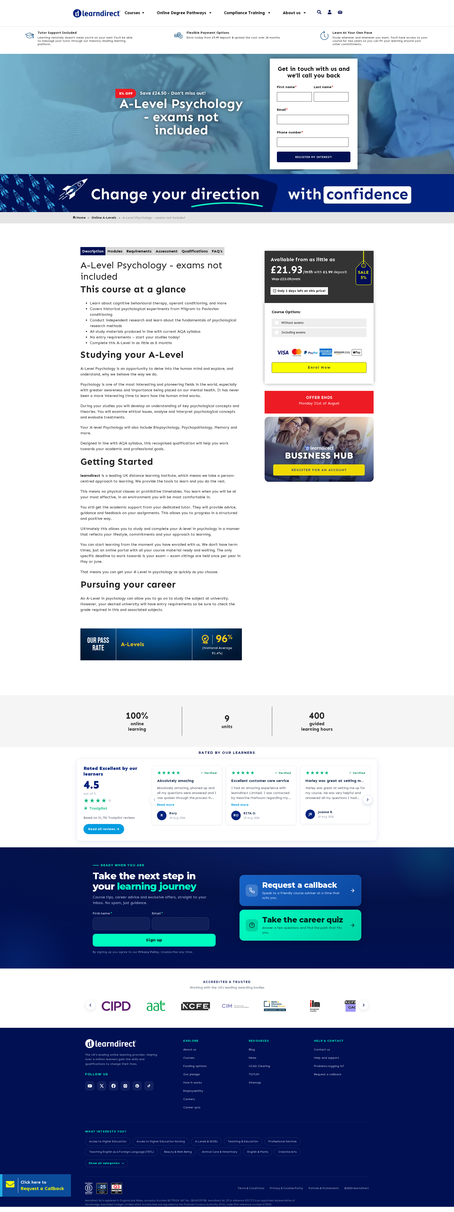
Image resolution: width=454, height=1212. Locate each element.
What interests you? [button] (105, 1131)
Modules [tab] (115, 251)
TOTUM (254, 1074)
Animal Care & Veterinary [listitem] (219, 1151)
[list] (227, 1006)
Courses (188, 1057)
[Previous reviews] (154, 799)
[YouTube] (90, 1086)
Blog (252, 1049)
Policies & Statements (324, 1188)
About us (189, 1049)
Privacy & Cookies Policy (286, 1188)
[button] (186, 12)
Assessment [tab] (167, 251)
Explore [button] (191, 1040)
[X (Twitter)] (101, 1086)
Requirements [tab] (139, 251)
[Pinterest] (137, 1086)
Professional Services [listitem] (282, 1141)
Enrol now (319, 367)
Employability (193, 1091)
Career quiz (192, 1107)
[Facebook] (113, 1086)
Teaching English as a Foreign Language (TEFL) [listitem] (121, 1151)
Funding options (194, 1066)
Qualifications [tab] (195, 251)
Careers (189, 1099)
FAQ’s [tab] (217, 251)
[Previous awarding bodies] (90, 1005)
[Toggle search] (319, 12)
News (252, 1057)
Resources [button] (259, 1040)
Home (81, 218)
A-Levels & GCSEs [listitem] (206, 1141)
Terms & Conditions (251, 1188)
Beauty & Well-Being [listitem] (178, 1151)
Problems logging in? (329, 1066)
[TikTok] (149, 1086)
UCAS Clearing (259, 1066)
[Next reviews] (367, 799)
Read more (165, 805)
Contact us (322, 1049)
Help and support (326, 1057)
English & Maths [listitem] (257, 1151)
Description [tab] (93, 251)
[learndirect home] (110, 1043)
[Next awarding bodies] (363, 1005)
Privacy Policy (148, 952)
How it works (192, 1082)
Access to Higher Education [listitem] (108, 1141)
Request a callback (327, 1074)
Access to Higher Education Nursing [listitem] (161, 1141)
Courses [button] (132, 12)
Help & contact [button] (329, 1040)
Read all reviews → (103, 829)
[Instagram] (125, 1086)
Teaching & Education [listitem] (243, 1141)
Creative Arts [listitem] (287, 1151)
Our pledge (191, 1074)
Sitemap (255, 1082)
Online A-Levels (104, 218)
